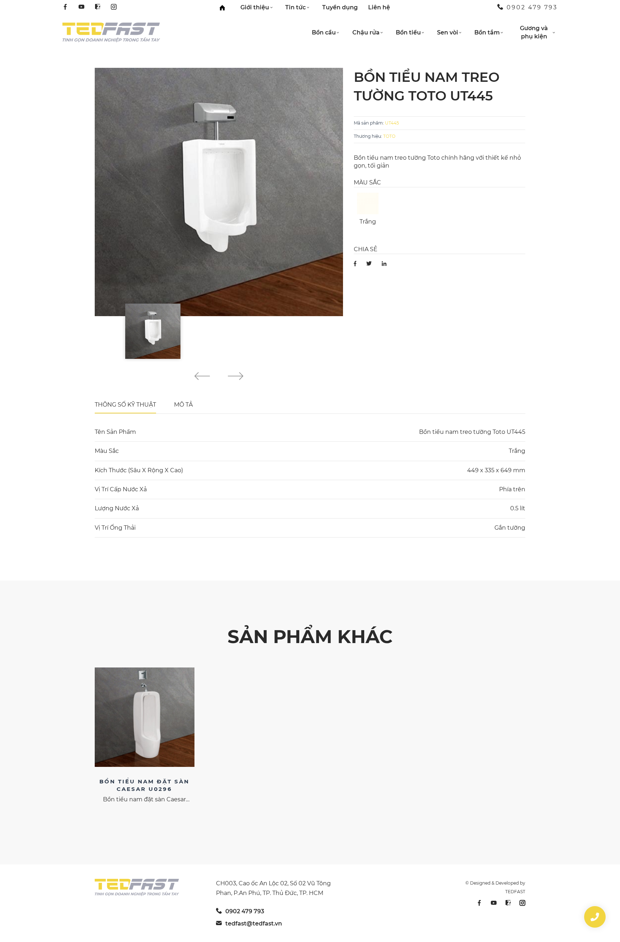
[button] (202, 377)
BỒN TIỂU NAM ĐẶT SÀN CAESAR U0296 (144, 785)
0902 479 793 (532, 7)
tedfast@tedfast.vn (253, 923)
